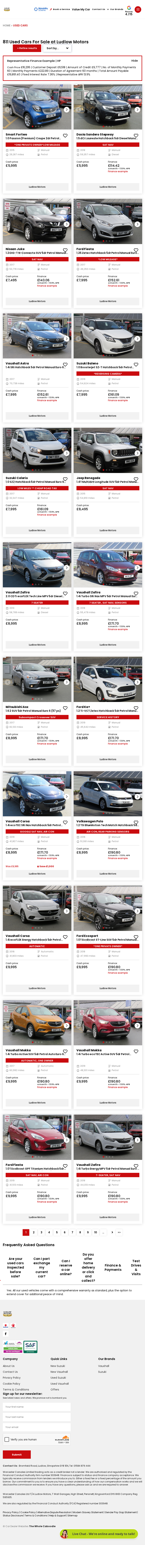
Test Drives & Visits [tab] (136, 1267)
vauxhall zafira (18, 592)
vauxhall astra (17, 363)
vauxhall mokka (18, 1050)
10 (95, 1232)
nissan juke (15, 249)
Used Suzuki (58, 1378)
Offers (55, 1389)
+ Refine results (27, 48)
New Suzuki (58, 1366)
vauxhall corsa (18, 821)
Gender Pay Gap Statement (121, 1512)
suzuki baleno (87, 363)
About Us (9, 1366)
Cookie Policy (11, 1384)
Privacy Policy (12, 1378)
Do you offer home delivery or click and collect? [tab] (88, 1267)
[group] (37, 107)
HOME (6, 25)
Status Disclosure (13, 1515)
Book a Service (61, 9)
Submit (17, 1454)
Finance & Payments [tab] (113, 1267)
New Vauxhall (59, 1372)
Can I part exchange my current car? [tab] (41, 1268)
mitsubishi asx (17, 707)
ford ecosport (87, 936)
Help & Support (57, 1515)
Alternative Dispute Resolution (54, 1512)
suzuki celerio (17, 478)
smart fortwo (16, 134)
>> (119, 1232)
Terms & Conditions (16, 1389)
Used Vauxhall (60, 1384)
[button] (66, 109)
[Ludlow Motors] (7, 9)
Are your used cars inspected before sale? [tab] (15, 1268)
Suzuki (102, 1372)
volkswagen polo (89, 821)
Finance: (113, 162)
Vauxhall (103, 1366)
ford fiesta (85, 249)
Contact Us (98, 9)
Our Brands (116, 9)
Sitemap (72, 1515)
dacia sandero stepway (95, 134)
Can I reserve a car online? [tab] (65, 1267)
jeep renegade (88, 478)
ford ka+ (83, 707)
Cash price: (12, 162)
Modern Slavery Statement (88, 1512)
